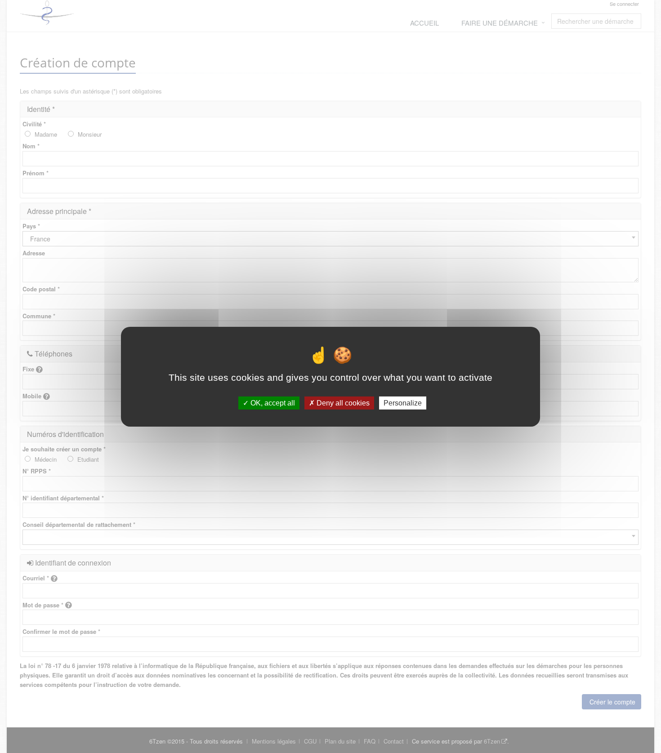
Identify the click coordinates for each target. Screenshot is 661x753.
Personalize (403, 402)
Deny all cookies (342, 402)
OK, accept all (272, 402)
